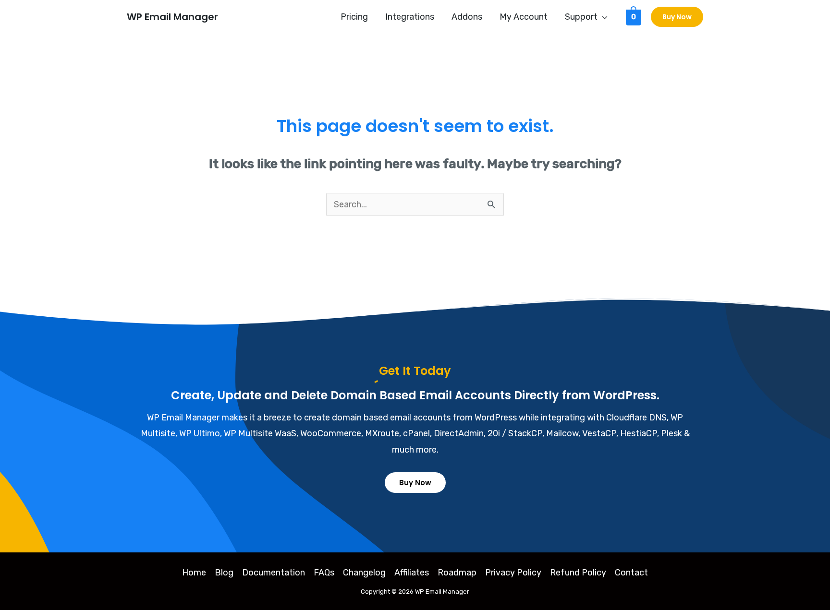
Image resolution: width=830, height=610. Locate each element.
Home (194, 572)
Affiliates (411, 572)
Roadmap (457, 572)
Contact (631, 572)
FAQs (324, 572)
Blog (224, 572)
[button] (603, 17)
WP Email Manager (172, 17)
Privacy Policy (513, 572)
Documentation (273, 572)
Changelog (364, 572)
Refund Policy (578, 572)
